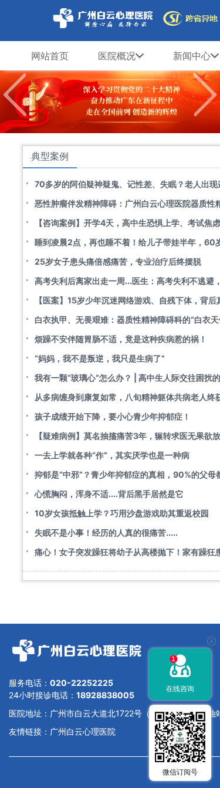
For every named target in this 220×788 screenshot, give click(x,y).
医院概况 (117, 56)
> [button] (205, 95)
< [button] (14, 95)
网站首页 (50, 56)
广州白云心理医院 (83, 731)
